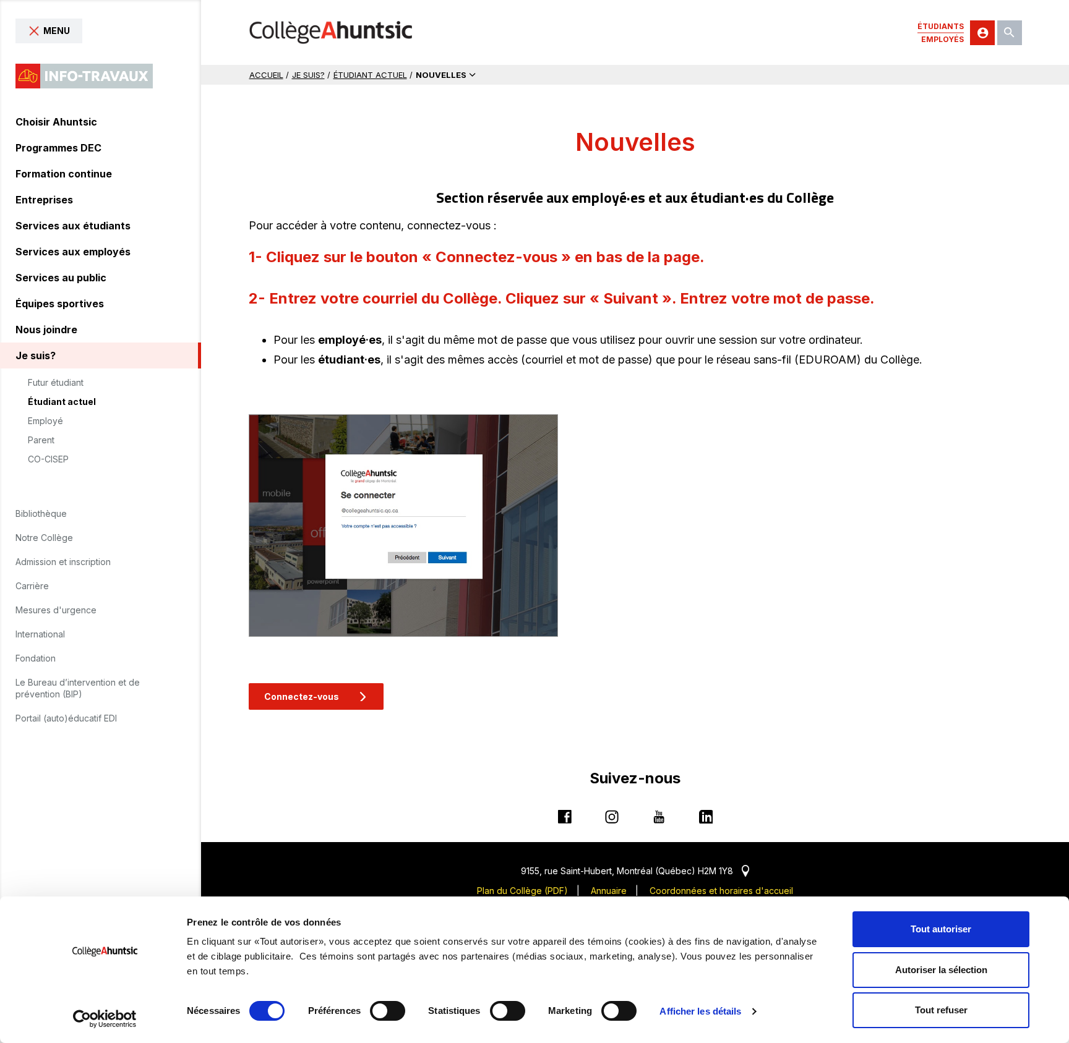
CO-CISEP (48, 459)
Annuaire (609, 890)
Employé (45, 421)
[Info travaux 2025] (84, 76)
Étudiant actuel (62, 402)
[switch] (387, 1011)
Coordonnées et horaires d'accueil (721, 890)
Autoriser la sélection (941, 969)
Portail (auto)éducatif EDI (66, 718)
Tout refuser (941, 1010)
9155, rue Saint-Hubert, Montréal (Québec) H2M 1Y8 (635, 871)
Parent (41, 440)
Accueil (266, 75)
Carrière (32, 586)
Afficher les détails (700, 1011)
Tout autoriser (941, 929)
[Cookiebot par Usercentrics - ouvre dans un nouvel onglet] (105, 1019)
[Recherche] (1009, 32)
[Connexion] (982, 32)
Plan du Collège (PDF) (522, 890)
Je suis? (308, 75)
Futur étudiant (56, 383)
